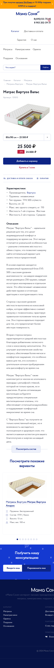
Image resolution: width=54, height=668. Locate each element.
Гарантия (21, 40)
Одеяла (37, 49)
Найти (45, 67)
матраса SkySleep (24, 2)
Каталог (15, 31)
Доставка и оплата (33, 31)
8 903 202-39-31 (42, 22)
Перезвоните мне (36, 568)
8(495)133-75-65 (42, 19)
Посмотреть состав (26, 449)
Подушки (8, 58)
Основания (21, 58)
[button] (27, 137)
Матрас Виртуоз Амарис (26, 504)
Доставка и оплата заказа (20, 178)
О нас (34, 40)
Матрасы (7, 49)
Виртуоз (31, 192)
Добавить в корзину (27, 161)
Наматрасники (22, 49)
